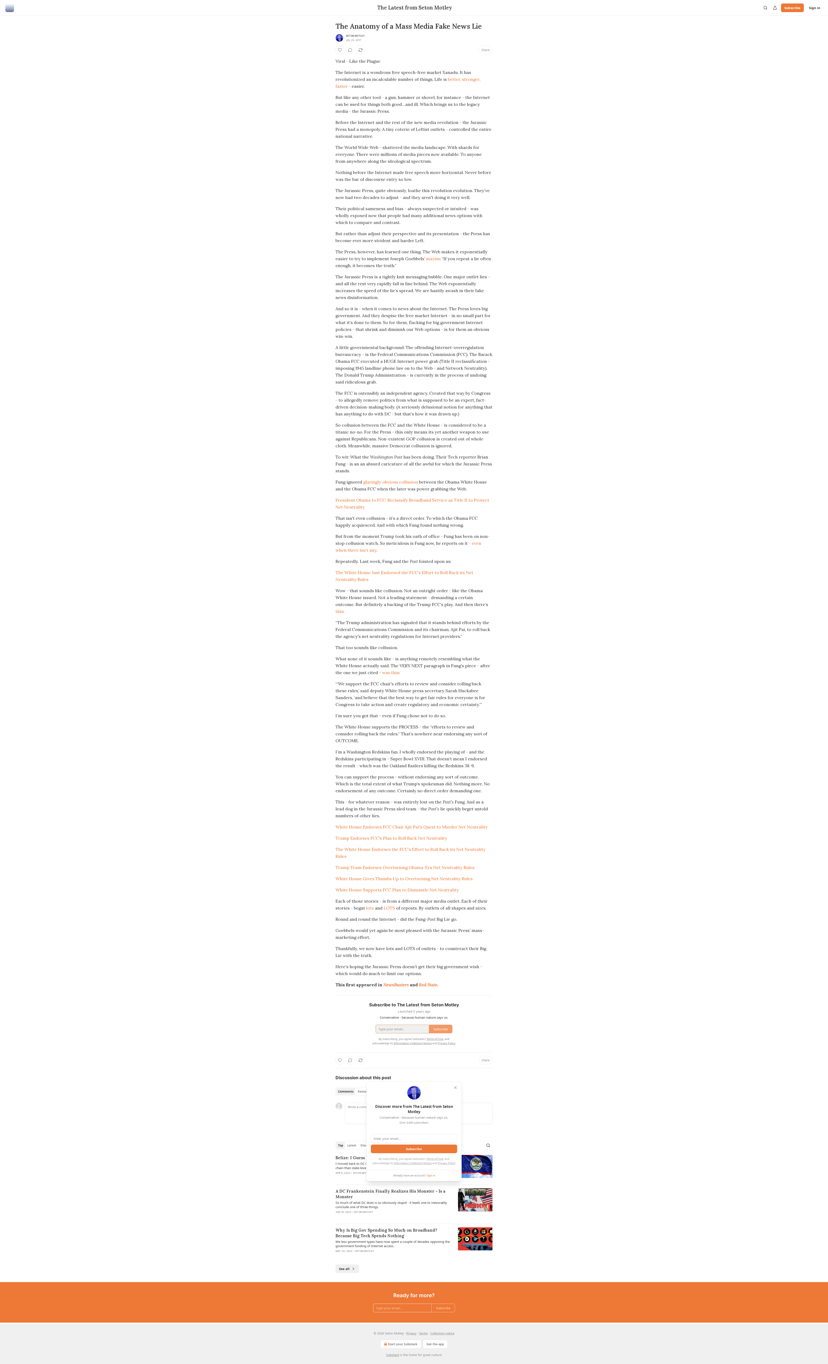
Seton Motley (355, 35)
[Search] (765, 7)
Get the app (435, 1344)
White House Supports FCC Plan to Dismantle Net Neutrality (397, 890)
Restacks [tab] (364, 1091)
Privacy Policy (446, 1163)
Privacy (411, 1333)
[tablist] (354, 1091)
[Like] (340, 50)
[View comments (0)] (350, 50)
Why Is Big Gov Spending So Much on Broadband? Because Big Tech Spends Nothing (386, 1233)
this (339, 611)
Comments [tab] (345, 1091)
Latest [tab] (351, 1145)
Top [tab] (340, 1145)
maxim (433, 258)
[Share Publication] (775, 7)
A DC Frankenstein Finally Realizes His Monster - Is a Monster (390, 1194)
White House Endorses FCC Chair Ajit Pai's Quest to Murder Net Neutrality (412, 827)
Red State (428, 984)
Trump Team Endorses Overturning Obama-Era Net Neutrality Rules (405, 867)
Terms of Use (435, 1159)
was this (390, 672)
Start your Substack (402, 1344)
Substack (392, 1355)
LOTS (389, 908)
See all (344, 1269)
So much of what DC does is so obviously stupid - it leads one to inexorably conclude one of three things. (391, 1204)
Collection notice (442, 1333)
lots (370, 908)
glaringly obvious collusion (390, 482)
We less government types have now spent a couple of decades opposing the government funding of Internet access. (393, 1243)
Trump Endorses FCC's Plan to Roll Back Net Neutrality (391, 838)
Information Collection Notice (413, 1163)
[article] (414, 1204)
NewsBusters (396, 984)
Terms (423, 1333)
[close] (455, 1087)
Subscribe (792, 8)
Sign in (814, 8)
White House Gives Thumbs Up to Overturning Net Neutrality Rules (404, 878)
